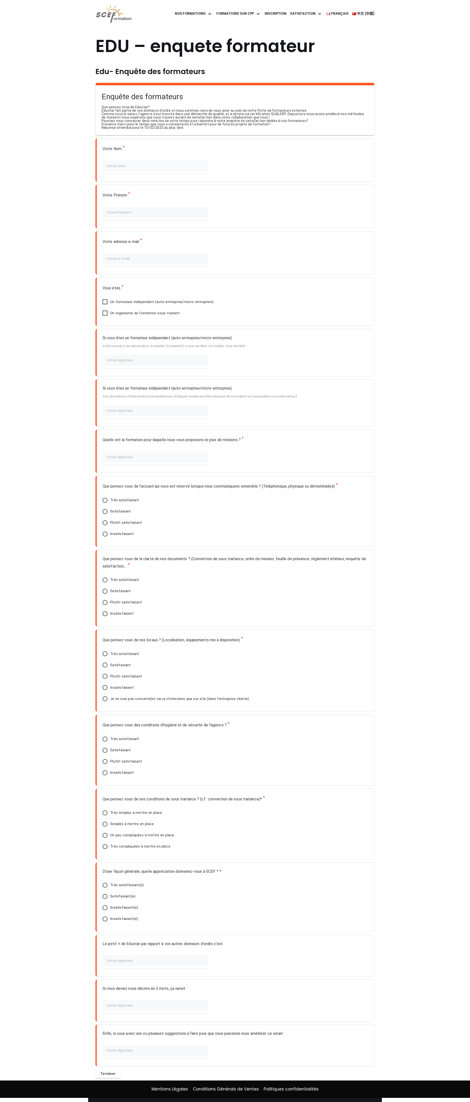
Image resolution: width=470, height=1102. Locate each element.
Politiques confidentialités (291, 1089)
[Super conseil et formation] (115, 13)
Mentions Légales (170, 1089)
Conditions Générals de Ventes (226, 1089)
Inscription (275, 13)
